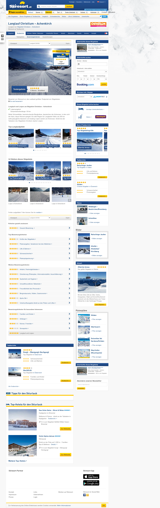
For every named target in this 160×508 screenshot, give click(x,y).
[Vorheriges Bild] (78, 141)
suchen (104, 84)
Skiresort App (88, 471)
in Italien (89, 167)
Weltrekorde (87, 2)
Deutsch (101, 2)
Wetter (64, 16)
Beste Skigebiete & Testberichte (30, 16)
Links (35, 492)
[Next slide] (69, 138)
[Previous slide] (10, 138)
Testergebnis (20, 37)
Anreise (86, 33)
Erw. (78, 75)
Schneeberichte (55, 16)
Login (35, 497)
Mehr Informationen (64, 505)
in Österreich (37, 354)
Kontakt (94, 33)
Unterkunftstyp (101, 75)
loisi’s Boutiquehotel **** (95, 45)
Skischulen (71, 33)
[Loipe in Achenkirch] (18, 195)
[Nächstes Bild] (105, 141)
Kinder (85, 75)
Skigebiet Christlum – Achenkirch (28, 27)
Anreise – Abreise (82, 61)
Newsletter (79, 2)
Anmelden (81, 388)
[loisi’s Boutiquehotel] (82, 48)
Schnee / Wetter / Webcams (35, 33)
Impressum (12, 494)
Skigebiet (11, 33)
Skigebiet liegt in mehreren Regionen (95, 9)
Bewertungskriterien (33, 37)
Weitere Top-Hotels (16, 461)
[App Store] (91, 479)
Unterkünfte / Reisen (52, 33)
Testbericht (20, 33)
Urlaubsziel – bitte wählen (84, 68)
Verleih (63, 33)
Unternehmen (38, 494)
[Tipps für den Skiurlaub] (103, 17)
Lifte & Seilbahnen (74, 16)
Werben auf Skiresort (65, 492)
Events (79, 33)
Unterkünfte (85, 16)
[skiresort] (20, 5)
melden (38, 212)
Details (53, 444)
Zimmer (92, 75)
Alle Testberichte (13, 386)
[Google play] (91, 485)
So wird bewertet (16, 101)
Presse (11, 497)
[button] (85, 84)
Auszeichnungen (48, 37)
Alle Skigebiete (13, 16)
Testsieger (72, 2)
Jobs (93, 2)
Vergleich (45, 16)
